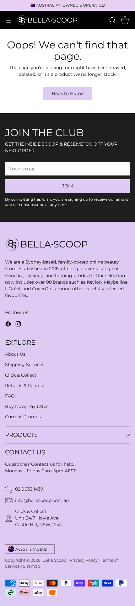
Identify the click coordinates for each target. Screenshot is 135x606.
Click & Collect (20, 375)
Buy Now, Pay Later (26, 406)
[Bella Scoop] (47, 20)
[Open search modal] (112, 20)
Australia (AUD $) (31, 549)
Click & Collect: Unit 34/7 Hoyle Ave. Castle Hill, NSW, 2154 (38, 518)
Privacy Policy (84, 560)
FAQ (10, 396)
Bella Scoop (54, 560)
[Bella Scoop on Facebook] (8, 325)
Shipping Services (24, 364)
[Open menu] (8, 20)
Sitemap (31, 566)
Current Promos (23, 417)
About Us (15, 354)
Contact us (43, 464)
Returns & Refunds (25, 385)
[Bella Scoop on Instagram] (18, 325)
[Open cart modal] (124, 20)
